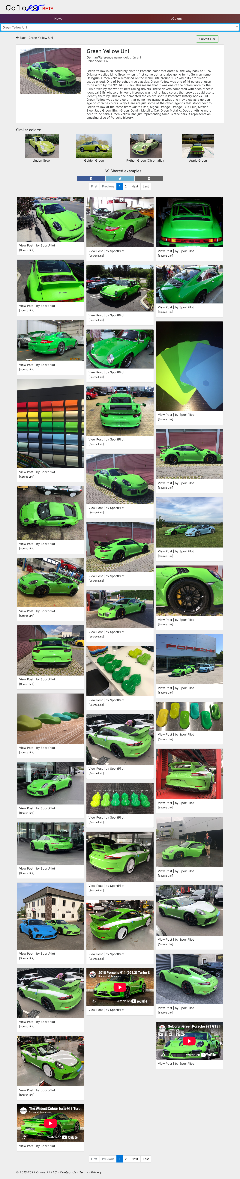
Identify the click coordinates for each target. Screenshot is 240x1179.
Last (146, 186)
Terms (83, 1172)
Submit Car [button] (207, 39)
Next (134, 186)
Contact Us (68, 1172)
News (58, 18)
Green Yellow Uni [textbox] (15, 27)
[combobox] (120, 27)
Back (22, 38)
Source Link (26, 250)
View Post (26, 245)
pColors (176, 18)
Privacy (96, 1172)
